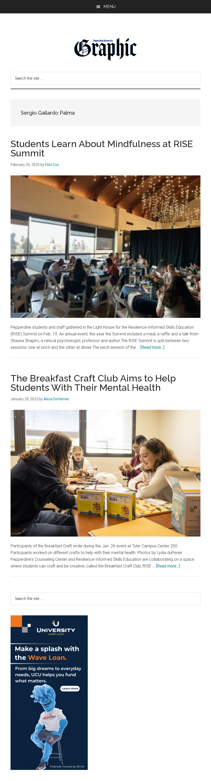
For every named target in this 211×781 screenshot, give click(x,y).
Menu (109, 6)
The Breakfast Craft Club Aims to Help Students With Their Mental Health (93, 383)
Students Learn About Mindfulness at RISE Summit (102, 148)
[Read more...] (152, 347)
